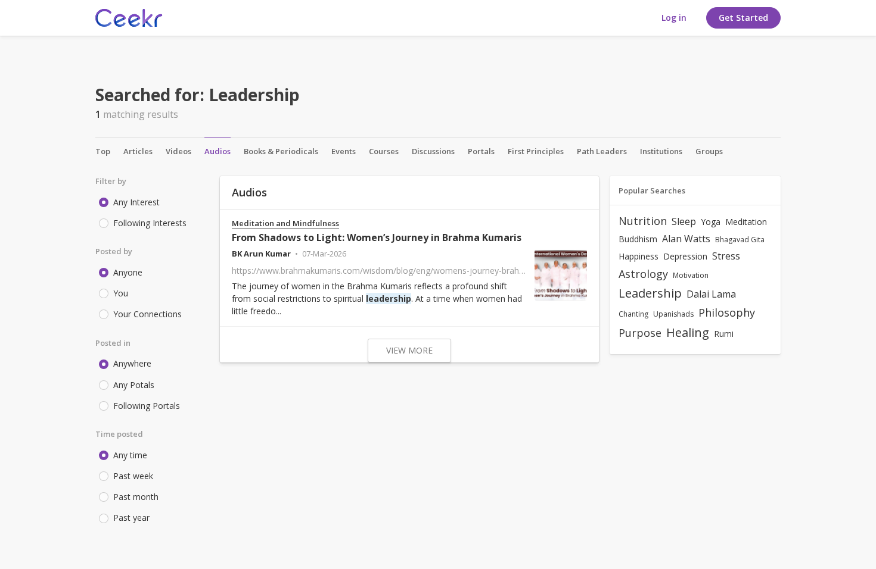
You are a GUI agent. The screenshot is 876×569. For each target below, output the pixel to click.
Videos (178, 151)
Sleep (684, 221)
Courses (384, 151)
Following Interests (150, 223)
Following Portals (146, 405)
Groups (709, 151)
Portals (481, 151)
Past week (133, 476)
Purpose (640, 333)
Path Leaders (602, 151)
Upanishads (673, 314)
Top (102, 151)
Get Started (743, 17)
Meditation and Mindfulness (285, 223)
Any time (130, 455)
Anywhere (132, 363)
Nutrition (643, 221)
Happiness (638, 256)
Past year (131, 517)
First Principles (536, 151)
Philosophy (726, 312)
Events (343, 151)
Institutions (661, 151)
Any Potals (133, 384)
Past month (136, 496)
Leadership (650, 293)
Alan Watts (686, 238)
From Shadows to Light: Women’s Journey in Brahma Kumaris (376, 237)
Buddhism (638, 239)
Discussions (433, 151)
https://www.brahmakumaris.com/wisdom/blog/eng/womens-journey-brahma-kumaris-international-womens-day (450, 270)
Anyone (127, 272)
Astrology (643, 274)
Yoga (710, 221)
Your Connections (147, 314)
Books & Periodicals (281, 151)
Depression (685, 256)
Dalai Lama (711, 294)
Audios (217, 151)
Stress (726, 255)
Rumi (724, 333)
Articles (138, 151)
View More (409, 350)
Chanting (633, 314)
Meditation (746, 221)
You (120, 293)
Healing (687, 332)
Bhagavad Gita (740, 240)
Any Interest (136, 202)
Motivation (691, 275)
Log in (673, 17)
